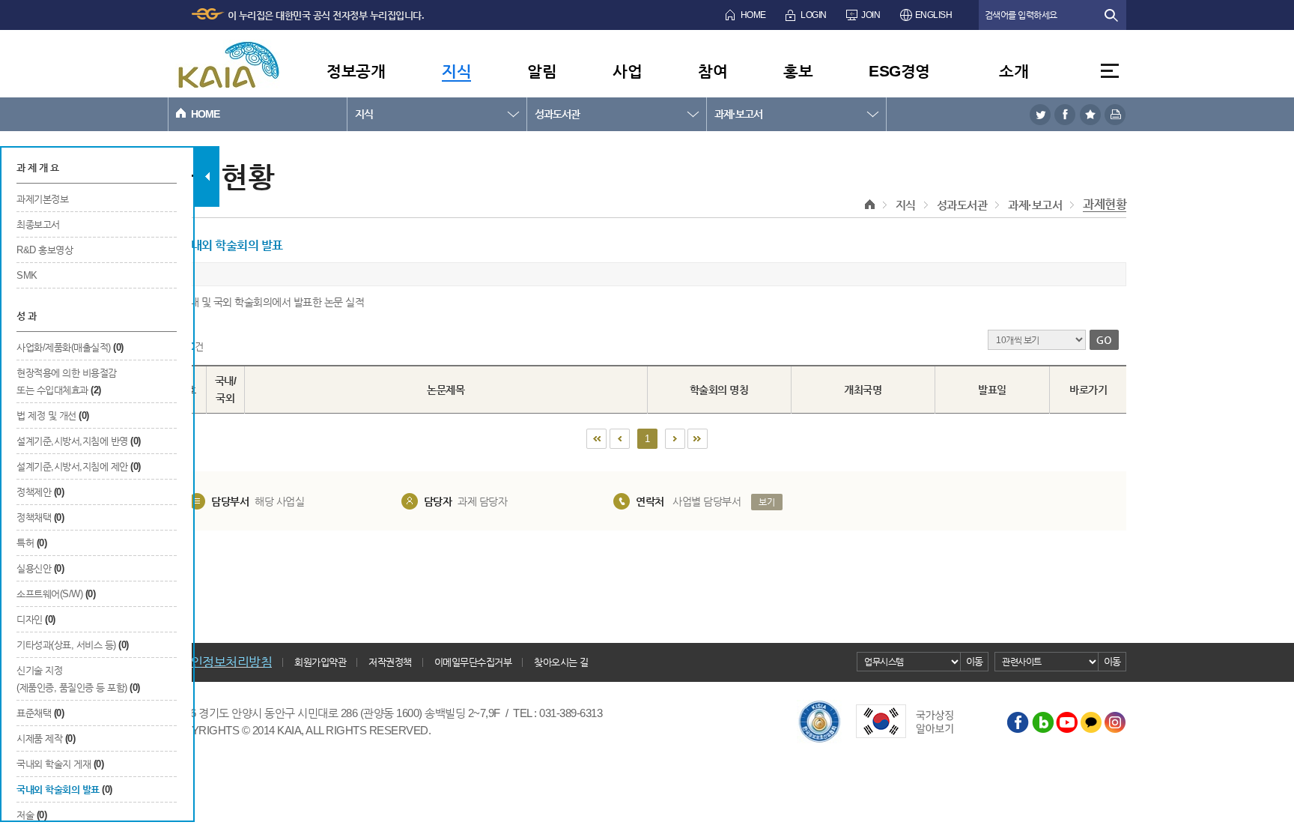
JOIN (870, 15)
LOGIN (814, 15)
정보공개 (355, 70)
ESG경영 (899, 70)
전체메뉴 (1110, 71)
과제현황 (1104, 204)
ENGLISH (934, 15)
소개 (1013, 70)
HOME (753, 15)
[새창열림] (1040, 114)
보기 (766, 502)
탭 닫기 (207, 176)
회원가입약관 (320, 662)
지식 (456, 70)
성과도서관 (557, 114)
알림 (541, 70)
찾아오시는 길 (561, 662)
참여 (712, 70)
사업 (627, 70)
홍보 (797, 70)
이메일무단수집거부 (473, 662)
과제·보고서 (738, 114)
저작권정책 (390, 662)
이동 (974, 661)
